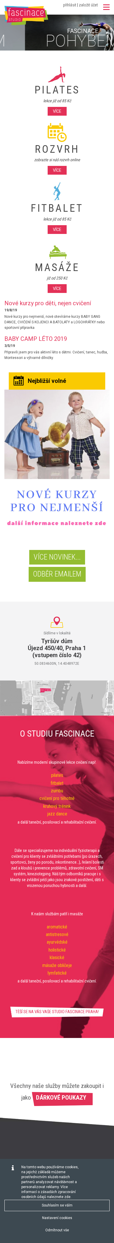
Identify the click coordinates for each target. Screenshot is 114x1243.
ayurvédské (57, 942)
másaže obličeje (57, 965)
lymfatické (57, 973)
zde (67, 1197)
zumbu (57, 791)
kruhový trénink (57, 806)
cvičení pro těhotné (57, 798)
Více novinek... (57, 557)
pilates (57, 775)
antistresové (57, 934)
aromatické (57, 927)
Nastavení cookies (57, 1218)
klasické (57, 957)
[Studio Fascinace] (26, 15)
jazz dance (57, 814)
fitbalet (57, 783)
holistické (57, 950)
